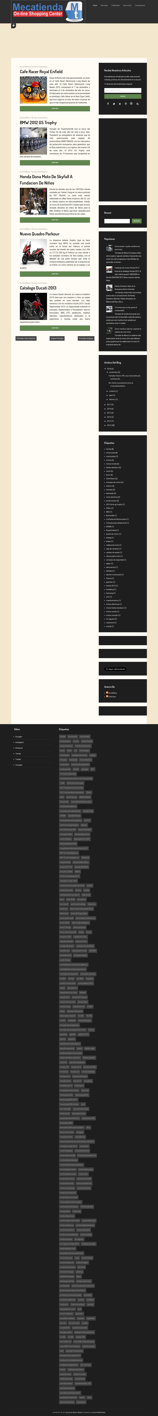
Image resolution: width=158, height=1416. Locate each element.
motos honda (111, 464)
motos (108, 460)
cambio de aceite (112, 552)
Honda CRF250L (85, 830)
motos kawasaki (83, 1230)
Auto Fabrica (72, 797)
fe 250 (80, 1016)
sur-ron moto (74, 1323)
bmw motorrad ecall (68, 932)
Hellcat (84, 825)
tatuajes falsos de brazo (84, 1332)
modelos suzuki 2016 (68, 1146)
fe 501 (62, 1020)
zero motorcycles (67, 1402)
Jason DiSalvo (65, 839)
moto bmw (84, 1146)
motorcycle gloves (67, 1188)
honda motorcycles (83, 746)
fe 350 (89, 1016)
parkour (79, 1272)
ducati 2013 (64, 997)
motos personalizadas (69, 1235)
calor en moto (81, 941)
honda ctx (64, 1072)
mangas (80, 1132)
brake (108, 541)
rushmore (110, 623)
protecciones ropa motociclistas (72, 1290)
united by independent (69, 1365)
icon (107, 597)
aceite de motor (112, 534)
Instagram (131, 103)
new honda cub (66, 1258)
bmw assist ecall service (85, 918)
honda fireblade (88, 1072)
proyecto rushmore (67, 1300)
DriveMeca (113, 693)
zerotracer (81, 1402)
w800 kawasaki (66, 1379)
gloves (62, 1039)
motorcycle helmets (68, 1193)
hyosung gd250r (82, 1095)
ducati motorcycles (67, 1002)
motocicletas (65, 741)
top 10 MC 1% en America (84, 1342)
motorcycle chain (67, 1183)
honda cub (75, 1072)
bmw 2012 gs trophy (79, 913)
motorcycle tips (87, 1207)
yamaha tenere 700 (83, 1383)
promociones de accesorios (83, 1286)
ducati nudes (65, 1007)
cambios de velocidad (85, 946)
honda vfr (77, 1081)
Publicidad (116, 5)
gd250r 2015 (83, 1034)
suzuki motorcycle (80, 1328)
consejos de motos (113, 482)
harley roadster (89, 1058)
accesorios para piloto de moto (72, 886)
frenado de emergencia (69, 1025)
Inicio (95, 5)
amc (62, 899)
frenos (108, 578)
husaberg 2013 (66, 1086)
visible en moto (80, 1374)
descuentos (110, 567)
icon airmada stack (80, 1109)
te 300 (70, 1337)
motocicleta (110, 456)
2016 (109, 409)
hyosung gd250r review (69, 1104)
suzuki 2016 (65, 1328)
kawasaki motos (78, 1114)
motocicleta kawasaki (68, 1160)
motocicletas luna (86, 1169)
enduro (109, 486)
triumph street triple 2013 (70, 1356)
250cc (108, 508)
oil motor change (66, 1272)
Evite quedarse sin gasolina (70, 820)
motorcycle (110, 453)
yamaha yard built (67, 1388)
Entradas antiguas (86, 338)
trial (61, 1351)
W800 (77, 872)
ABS (108, 512)
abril (111, 395)
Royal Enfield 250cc (80, 862)
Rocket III (85, 858)
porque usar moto (84, 1281)
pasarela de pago (67, 1276)
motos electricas (88, 1221)
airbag (108, 538)
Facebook (108, 103)
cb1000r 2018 (65, 955)
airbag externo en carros (69, 895)
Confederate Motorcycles (116, 519)
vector (62, 1370)
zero (89, 1398)
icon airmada (65, 1109)
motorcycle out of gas (68, 1197)
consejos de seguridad (115, 560)
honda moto (65, 1076)
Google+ (119, 103)
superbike (91, 1318)
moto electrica (111, 497)
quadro (81, 1300)
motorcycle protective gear (70, 1202)
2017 (109, 405)
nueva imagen (82, 1263)
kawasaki (109, 493)
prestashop (64, 1286)
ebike (62, 1011)
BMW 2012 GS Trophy (38, 122)
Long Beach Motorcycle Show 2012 (74, 848)
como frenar (65, 960)
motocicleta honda (67, 1155)
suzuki (108, 626)
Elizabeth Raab (74, 816)
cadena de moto (112, 545)
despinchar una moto (68, 993)
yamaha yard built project (70, 1393)
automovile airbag (78, 904)
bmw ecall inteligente (80, 923)
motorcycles (65, 1211)
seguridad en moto (67, 1309)
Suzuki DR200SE (81, 867)
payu (79, 1276)
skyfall (76, 769)
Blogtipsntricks (98, 1412)
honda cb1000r (90, 1067)
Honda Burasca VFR (68, 830)
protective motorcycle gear (70, 1295)
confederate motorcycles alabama (73, 965)
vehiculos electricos (75, 1370)
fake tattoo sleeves (67, 1016)
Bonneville (110, 516)
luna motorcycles (67, 1132)
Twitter (113, 103)
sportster (79, 1314)
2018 (109, 369)
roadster (90, 1300)
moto (108, 471)
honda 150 (64, 1067)
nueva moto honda (67, 1267)
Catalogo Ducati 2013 (38, 288)
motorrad (76, 1211)
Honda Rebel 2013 (82, 834)
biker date (64, 913)
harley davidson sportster (70, 1058)
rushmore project (77, 1304)
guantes (109, 582)
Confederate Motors (68, 806)
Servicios (104, 5)
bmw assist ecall (66, 918)
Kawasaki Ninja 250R (68, 844)
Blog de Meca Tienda (74, 1412)
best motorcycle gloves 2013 (81, 909)
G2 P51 (87, 820)
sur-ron (63, 1323)
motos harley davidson (115, 608)
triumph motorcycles (74, 1351)
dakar (108, 564)
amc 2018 (71, 899)
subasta (81, 1318)
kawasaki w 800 (88, 1118)
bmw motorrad (79, 927)
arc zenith (64, 904)
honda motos (65, 1081)
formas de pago (84, 1020)
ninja (77, 1258)
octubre (112, 391)
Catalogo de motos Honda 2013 (127, 268)
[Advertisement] (79, 40)
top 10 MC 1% (65, 1342)
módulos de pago (88, 1244)
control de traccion (88, 974)
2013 (109, 421)
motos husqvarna (67, 1230)
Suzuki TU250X (66, 872)
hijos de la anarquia (77, 1062)
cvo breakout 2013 (85, 983)
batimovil (63, 909)
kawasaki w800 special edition (72, 1127)
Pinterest (125, 103)
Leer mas (54, 108)
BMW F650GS (85, 797)
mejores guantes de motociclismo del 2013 (77, 1142)
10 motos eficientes (68, 774)
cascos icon (64, 951)
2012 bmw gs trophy (114, 504)
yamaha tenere (66, 1383)
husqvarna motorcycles (69, 1090)
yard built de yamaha (68, 1398)
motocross (64, 765)
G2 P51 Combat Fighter (69, 825)
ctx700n (80, 979)
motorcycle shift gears (69, 1207)
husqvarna (79, 1086)
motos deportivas (67, 1216)
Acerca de (127, 5)
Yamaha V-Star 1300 (68, 881)
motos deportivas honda (69, 1221)
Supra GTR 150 (66, 867)
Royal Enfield (111, 530)
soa (79, 1309)
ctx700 (71, 979)
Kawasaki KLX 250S (81, 839)
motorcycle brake (84, 1179)
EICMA (108, 527)
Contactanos (140, 5)
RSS (137, 103)
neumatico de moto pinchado (71, 1253)
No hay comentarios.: (39, 67)
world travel (79, 1379)
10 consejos (84, 751)
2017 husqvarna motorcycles (71, 788)
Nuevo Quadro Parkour (39, 234)
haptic (79, 1048)
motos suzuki (111, 612)
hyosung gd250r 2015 (68, 1100)
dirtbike (109, 571)
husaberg (110, 589)
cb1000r (92, 951)
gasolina (63, 1034)
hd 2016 (63, 1062)
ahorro (78, 890)
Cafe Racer (110, 479)
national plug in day (67, 1249)
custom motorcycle (67, 983)
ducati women (78, 1007)
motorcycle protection (80, 765)
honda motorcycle (80, 1076)
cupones (89, 979)
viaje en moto (65, 1374)
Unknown (112, 697)
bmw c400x (64, 923)
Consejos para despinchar (116, 523)
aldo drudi (86, 895)
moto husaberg (66, 1151)
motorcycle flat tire (84, 1183)
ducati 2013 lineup (79, 997)
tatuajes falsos (66, 1332)
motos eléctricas (112, 604)
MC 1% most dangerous (69, 858)
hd (76, 751)
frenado (109, 490)
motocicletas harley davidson (71, 1165)
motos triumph (112, 615)
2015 (109, 413)
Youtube (18, 765)
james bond (64, 1114)
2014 (109, 417)
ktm (88, 1127)
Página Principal (57, 338)
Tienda (18, 754)
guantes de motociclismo (70, 1044)
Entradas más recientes (26, 338)
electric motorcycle (113, 575)
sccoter (90, 1304)
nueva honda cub (67, 1263)
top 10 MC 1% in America (70, 1346)
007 (92, 769)
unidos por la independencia (71, 1360)
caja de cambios (112, 549)
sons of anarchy (66, 1314)
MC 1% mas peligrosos (69, 853)
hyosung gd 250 (66, 1095)
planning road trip (67, 1281)
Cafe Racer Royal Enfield (41, 71)
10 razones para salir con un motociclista (76, 779)
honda (108, 449)
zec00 (82, 1398)
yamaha (85, 769)
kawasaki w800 (66, 1123)
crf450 (62, 979)
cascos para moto (113, 556)
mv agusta (110, 619)
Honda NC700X (66, 834)
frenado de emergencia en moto (73, 1030)
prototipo (87, 1295)
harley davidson (112, 468)
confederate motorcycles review (73, 969)
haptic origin (90, 1048)
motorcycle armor (67, 1179)
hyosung (109, 593)
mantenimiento (112, 600)
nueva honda (87, 1258)
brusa (89, 932)
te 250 (62, 1337)
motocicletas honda (68, 1169)
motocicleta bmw (82, 1151)
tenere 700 (80, 1337)
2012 (109, 425)
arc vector (81, 899)
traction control (89, 1346)
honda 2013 (110, 586)
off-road (81, 1267)
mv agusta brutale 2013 (69, 1244)
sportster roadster (67, 1318)
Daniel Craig (88, 811)
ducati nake (82, 1002)
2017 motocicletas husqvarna (71, 792)
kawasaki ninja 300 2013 (69, 1118)
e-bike (90, 1007)
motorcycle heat (84, 1188)
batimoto (91, 904)
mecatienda (80, 1137)
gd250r (72, 1034)
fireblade (71, 1020)
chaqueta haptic (80, 955)
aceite (89, 886)
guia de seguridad (67, 1048)
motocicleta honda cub (87, 1155)
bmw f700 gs (65, 927)
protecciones (111, 501)
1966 (62, 783)
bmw (108, 475)
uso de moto (85, 1365)
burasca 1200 (65, 937)
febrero (112, 399)
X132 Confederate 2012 (69, 876)
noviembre (113, 372)
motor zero (83, 1174)
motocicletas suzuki (68, 1174)
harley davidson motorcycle (71, 1053)
